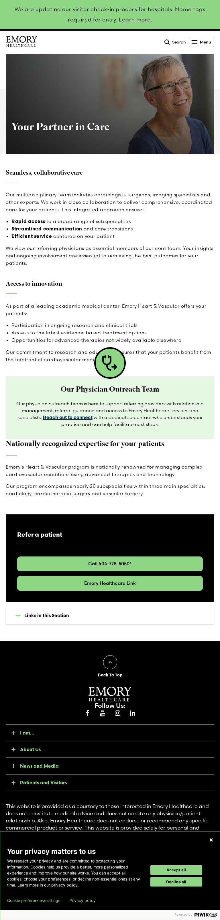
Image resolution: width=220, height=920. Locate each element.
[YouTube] (102, 713)
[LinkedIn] (132, 713)
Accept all (176, 870)
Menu (205, 42)
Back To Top (110, 675)
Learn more (135, 19)
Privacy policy (82, 900)
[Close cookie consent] (211, 840)
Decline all (176, 881)
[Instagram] (117, 713)
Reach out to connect (68, 417)
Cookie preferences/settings (33, 900)
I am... (27, 733)
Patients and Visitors (43, 782)
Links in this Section (46, 615)
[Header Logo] (21, 42)
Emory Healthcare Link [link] (110, 583)
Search (179, 42)
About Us (30, 749)
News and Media (39, 766)
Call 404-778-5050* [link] (110, 563)
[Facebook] (87, 713)
